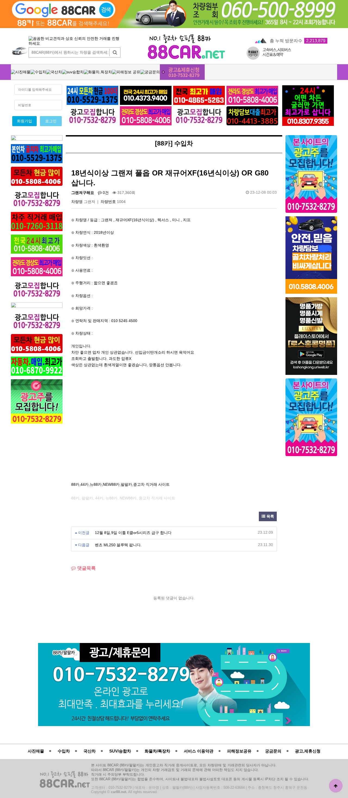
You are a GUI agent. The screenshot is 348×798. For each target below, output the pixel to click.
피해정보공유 (239, 751)
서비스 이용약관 (198, 751)
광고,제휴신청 (308, 751)
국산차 (89, 751)
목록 (269, 516)
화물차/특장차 (157, 751)
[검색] (113, 52)
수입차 (64, 751)
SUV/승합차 (120, 751)
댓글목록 (86, 568)
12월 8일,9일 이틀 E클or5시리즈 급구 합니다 (133, 533)
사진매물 (36, 751)
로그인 (51, 121)
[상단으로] (336, 786)
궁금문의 (273, 751)
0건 (105, 193)
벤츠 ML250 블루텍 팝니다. (118, 545)
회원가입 (24, 121)
